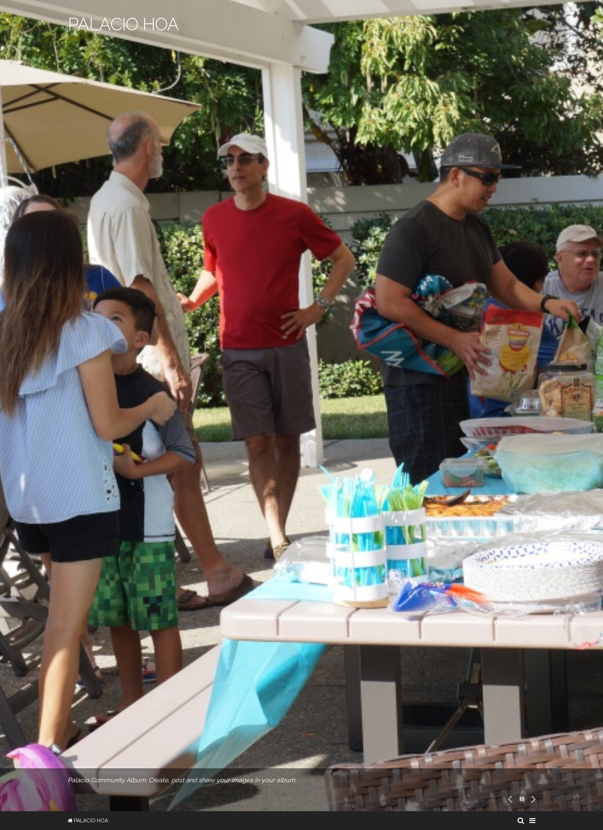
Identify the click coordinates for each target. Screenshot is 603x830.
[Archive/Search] (521, 820)
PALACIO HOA (90, 820)
